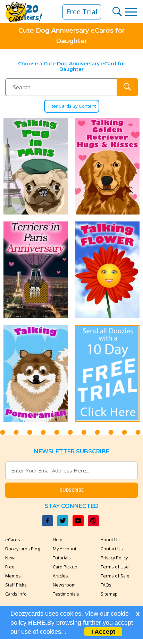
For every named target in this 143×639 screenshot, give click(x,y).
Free (10, 566)
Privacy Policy (114, 557)
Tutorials (62, 557)
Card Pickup (65, 566)
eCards (12, 539)
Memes (13, 576)
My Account (64, 548)
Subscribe (72, 490)
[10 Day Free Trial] (107, 373)
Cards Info (16, 594)
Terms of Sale (115, 576)
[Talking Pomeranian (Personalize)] (36, 373)
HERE (36, 622)
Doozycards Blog (22, 548)
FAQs (106, 585)
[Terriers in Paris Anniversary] (36, 269)
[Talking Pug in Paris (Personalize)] (36, 166)
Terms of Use (115, 566)
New (10, 557)
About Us (110, 539)
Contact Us (112, 548)
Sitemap (109, 594)
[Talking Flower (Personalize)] (107, 269)
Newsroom (64, 585)
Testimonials (66, 594)
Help (57, 539)
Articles (60, 576)
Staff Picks (16, 585)
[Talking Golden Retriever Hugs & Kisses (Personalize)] (107, 166)
